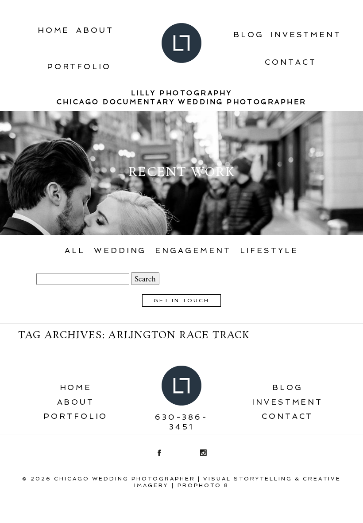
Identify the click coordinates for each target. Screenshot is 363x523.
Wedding (120, 250)
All (75, 250)
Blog (248, 34)
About (95, 30)
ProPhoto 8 (203, 485)
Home (54, 30)
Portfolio (79, 66)
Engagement (193, 250)
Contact (290, 62)
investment (305, 34)
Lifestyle (269, 250)
